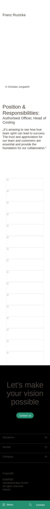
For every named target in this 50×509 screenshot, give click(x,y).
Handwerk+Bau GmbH (15, 482)
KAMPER (8, 479)
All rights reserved (13, 486)
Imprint (7, 489)
